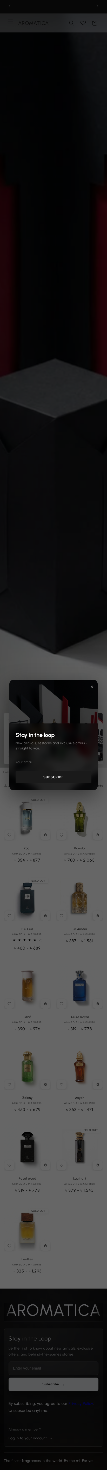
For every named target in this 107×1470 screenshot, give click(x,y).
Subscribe (53, 777)
